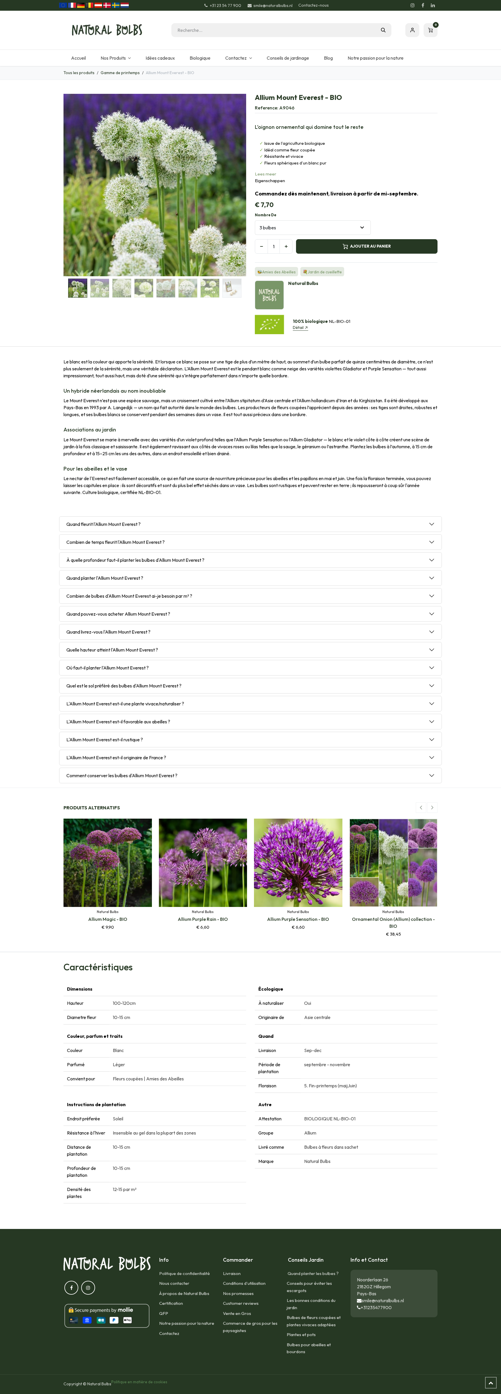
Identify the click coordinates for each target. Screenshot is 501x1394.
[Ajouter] (286, 246)
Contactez (169, 1333)
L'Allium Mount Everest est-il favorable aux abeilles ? (118, 722)
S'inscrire (412, 30)
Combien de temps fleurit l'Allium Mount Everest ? (115, 542)
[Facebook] (422, 5)
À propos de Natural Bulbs (184, 1293)
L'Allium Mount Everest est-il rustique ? (104, 739)
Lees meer (265, 174)
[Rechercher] (383, 30)
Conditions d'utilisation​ (244, 1283)
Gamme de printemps (120, 72)
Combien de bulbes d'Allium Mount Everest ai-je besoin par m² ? (129, 596)
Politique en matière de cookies (139, 1381)
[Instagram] (412, 5)
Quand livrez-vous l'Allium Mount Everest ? (108, 632)
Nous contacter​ (174, 1283)
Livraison (232, 1273)
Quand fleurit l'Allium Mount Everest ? (103, 524)
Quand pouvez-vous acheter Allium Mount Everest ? (118, 614)
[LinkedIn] (433, 5)
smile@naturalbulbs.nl (383, 1300)
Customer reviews (241, 1303)
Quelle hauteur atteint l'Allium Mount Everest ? (112, 650)
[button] (72, 185)
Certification (171, 1303)
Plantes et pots (301, 1334)
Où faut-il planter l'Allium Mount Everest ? (107, 668)
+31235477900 (376, 1307)
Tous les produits (79, 72)
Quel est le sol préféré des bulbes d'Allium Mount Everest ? (123, 686)
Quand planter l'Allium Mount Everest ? (104, 578)
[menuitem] (78, 58)
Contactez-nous (313, 5)
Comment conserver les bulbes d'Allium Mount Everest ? (121, 775)
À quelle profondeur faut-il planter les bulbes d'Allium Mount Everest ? (135, 560)
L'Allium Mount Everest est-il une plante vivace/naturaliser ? (125, 704)
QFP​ (163, 1313)
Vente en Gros (237, 1313)
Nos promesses (238, 1293)
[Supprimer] (261, 246)
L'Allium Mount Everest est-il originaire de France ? (116, 757)
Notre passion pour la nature (186, 1323)
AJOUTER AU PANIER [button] (370, 246)
